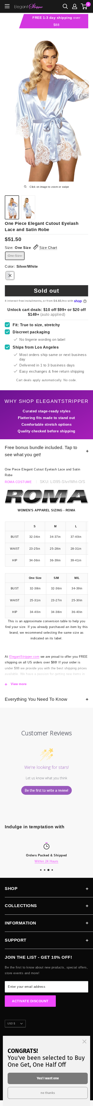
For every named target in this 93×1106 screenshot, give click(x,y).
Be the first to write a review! (46, 790)
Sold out (46, 290)
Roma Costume (18, 482)
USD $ (11, 1023)
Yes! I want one (48, 1078)
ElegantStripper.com (24, 656)
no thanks (48, 1093)
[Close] (84, 1041)
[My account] (74, 6)
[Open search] (65, 6)
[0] (84, 6)
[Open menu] (7, 6)
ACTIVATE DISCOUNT (30, 1001)
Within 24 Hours (46, 861)
